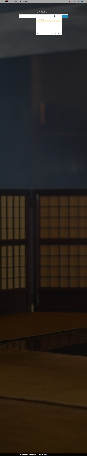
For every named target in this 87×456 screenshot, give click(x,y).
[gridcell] (39, 26)
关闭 (64, 454)
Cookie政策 (46, 454)
